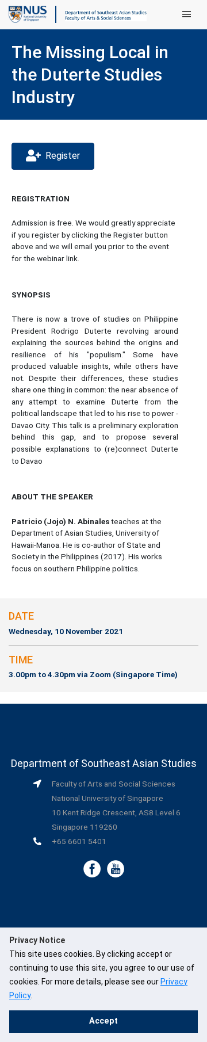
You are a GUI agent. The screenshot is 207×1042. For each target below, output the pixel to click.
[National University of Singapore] (28, 13)
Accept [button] (103, 1021)
